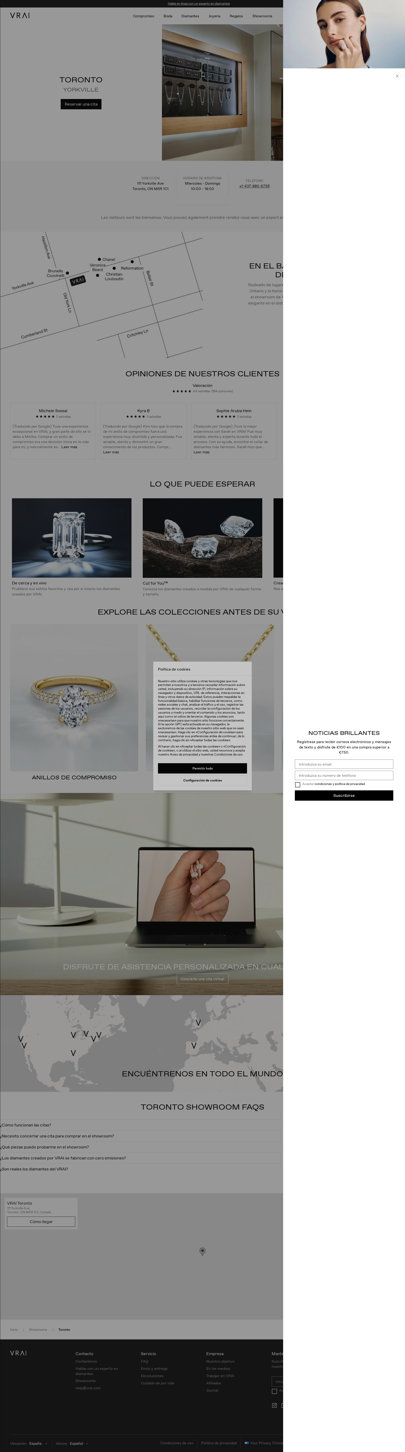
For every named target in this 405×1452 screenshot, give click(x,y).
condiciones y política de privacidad (340, 783)
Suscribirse (344, 795)
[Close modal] (202, 726)
